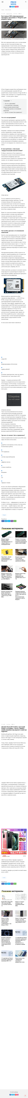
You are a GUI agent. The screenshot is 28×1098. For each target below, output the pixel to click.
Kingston (4, 514)
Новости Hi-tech (9, 13)
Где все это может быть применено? (13, 112)
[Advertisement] (14, 72)
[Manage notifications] (25, 1095)
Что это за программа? (10, 103)
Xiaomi (4, 877)
